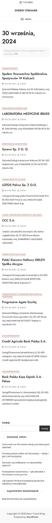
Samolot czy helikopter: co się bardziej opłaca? (21, 464)
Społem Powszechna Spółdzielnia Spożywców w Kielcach (24, 76)
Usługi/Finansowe (11, 336)
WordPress (32, 517)
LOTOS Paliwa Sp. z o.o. (19, 185)
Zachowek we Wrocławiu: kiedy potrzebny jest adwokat (25, 446)
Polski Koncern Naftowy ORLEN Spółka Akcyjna (23, 262)
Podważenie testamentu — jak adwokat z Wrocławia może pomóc (23, 473)
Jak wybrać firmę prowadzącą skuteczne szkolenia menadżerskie (23, 482)
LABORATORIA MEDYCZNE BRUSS (26, 113)
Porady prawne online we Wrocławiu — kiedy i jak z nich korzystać (25, 455)
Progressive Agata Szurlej (19, 302)
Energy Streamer (26, 10)
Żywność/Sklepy (10, 68)
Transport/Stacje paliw (14, 179)
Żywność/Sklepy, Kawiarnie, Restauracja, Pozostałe (22, 295)
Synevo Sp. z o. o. (15, 149)
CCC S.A (8, 220)
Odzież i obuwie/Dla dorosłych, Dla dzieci (22, 215)
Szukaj (6, 422)
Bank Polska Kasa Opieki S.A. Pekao (22, 379)
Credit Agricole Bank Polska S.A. (24, 341)
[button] (26, 19)
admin (23, 83)
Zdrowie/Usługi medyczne (14, 108)
